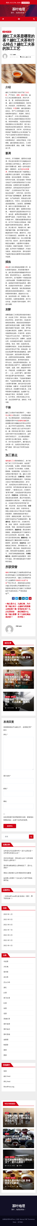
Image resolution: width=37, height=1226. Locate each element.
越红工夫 (28, 57)
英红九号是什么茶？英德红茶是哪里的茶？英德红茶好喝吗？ (17, 679)
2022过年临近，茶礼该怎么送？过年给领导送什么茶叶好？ (18, 1139)
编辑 (7, 461)
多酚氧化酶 (22, 420)
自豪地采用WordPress (9, 1219)
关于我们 (20, 1222)
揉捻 (7, 267)
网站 (5, 801)
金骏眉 (6, 1039)
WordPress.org (9, 1087)
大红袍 (6, 966)
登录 (5, 1071)
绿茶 (5, 1008)
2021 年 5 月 (8, 940)
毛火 (7, 415)
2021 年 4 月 (8, 945)
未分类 (6, 977)
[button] (34, 19)
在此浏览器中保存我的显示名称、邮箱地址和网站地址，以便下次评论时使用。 (18, 818)
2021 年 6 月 (8, 935)
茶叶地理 (18, 9)
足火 (11, 415)
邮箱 (5, 788)
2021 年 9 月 (8, 919)
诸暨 (18, 95)
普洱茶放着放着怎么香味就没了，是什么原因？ (18, 1161)
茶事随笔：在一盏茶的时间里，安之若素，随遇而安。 (17, 702)
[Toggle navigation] (19, 18)
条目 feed (7, 1076)
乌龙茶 (6, 961)
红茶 (4, 31)
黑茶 (5, 1055)
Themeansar (31, 1219)
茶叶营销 (7, 1034)
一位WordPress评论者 (12, 896)
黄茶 (5, 1050)
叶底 (14, 108)
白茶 (5, 993)
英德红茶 (7, 1019)
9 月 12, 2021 (11, 1165)
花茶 (5, 1013)
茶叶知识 (13, 654)
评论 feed (7, 1081)
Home (14, 1222)
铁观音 (6, 1045)
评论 (5, 734)
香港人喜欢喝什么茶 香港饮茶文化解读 (17, 658)
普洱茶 (6, 972)
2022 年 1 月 (8, 914)
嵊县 (22, 95)
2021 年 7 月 (8, 930)
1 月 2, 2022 (10, 1124)
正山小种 (7, 982)
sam (14, 54)
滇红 (5, 987)
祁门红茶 (7, 998)
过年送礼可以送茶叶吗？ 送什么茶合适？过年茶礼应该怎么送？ (18, 1118)
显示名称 (7, 776)
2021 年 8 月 (8, 925)
